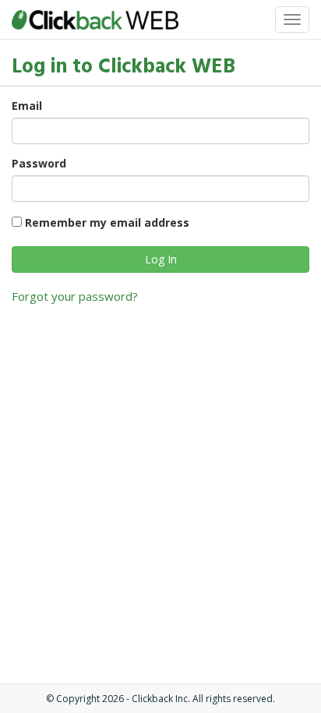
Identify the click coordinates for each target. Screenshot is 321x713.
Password (39, 163)
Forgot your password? (75, 296)
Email (27, 105)
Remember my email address (107, 222)
